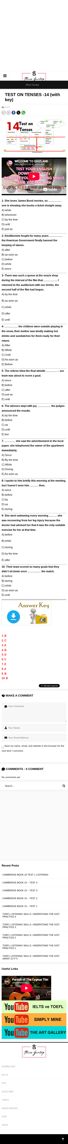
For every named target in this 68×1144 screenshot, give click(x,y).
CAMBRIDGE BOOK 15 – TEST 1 (19, 906)
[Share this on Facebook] (14, 113)
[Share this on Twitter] (18, 113)
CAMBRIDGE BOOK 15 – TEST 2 (19, 898)
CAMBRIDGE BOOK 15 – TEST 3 (19, 890)
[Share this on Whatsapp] (23, 113)
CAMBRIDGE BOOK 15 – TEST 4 (19, 882)
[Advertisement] (34, 35)
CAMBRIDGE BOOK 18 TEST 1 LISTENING (25, 874)
